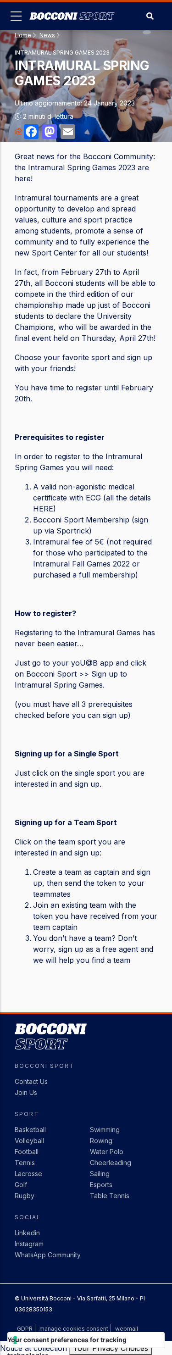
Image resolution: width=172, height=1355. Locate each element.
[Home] (72, 9)
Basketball (30, 1129)
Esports (101, 1184)
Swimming (105, 1129)
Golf (21, 1184)
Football (27, 1151)
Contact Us (31, 1081)
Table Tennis (109, 1196)
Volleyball (29, 1140)
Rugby (24, 1196)
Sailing (100, 1173)
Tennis (25, 1162)
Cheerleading (110, 1162)
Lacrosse (28, 1173)
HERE (43, 508)
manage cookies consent (73, 1328)
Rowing (101, 1140)
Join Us (26, 1092)
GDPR (25, 1328)
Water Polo (106, 1151)
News (47, 35)
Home (23, 35)
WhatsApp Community (48, 1255)
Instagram (29, 1244)
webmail (126, 1328)
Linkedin (27, 1233)
